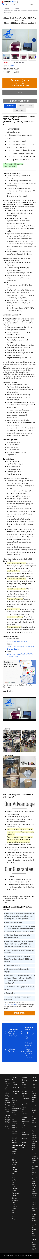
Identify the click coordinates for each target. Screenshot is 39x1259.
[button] (5, 40)
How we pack (19, 110)
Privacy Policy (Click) (24, 1145)
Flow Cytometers (15, 8)
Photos (21, 106)
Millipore (11, 65)
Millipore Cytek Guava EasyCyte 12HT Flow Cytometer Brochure (20, 647)
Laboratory (7, 8)
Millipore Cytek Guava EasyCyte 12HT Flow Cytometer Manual (20, 655)
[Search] (36, 3)
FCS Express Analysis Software (17, 641)
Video (30, 106)
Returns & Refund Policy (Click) (34, 1244)
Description (10, 106)
